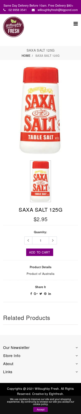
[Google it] (36, 293)
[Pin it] (45, 293)
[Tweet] (40, 293)
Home (26, 55)
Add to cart (39, 252)
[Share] (31, 293)
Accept (40, 409)
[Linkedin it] (49, 293)
